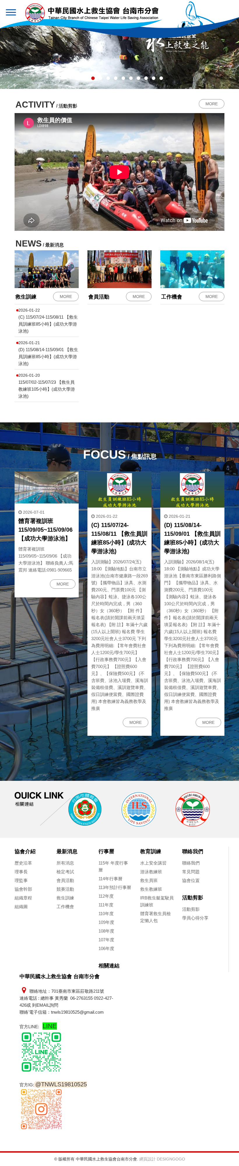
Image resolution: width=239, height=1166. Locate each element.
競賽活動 (65, 889)
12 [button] (161, 78)
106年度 (106, 948)
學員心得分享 (195, 917)
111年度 (106, 904)
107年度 (106, 939)
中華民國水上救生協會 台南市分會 (92, 13)
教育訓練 (150, 851)
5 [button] (108, 78)
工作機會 (65, 906)
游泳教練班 (151, 871)
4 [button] (100, 78)
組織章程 (23, 897)
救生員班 (149, 880)
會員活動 (65, 880)
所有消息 (65, 862)
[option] (68, 809)
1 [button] (78, 78)
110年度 (106, 913)
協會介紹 (25, 851)
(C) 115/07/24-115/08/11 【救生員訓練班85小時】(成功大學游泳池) (48, 324)
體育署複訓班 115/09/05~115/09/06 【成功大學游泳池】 (45, 530)
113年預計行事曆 (115, 887)
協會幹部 (23, 889)
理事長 (21, 871)
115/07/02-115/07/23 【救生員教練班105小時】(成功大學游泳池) (46, 389)
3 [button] (93, 78)
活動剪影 (192, 898)
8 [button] (131, 78)
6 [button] (115, 78)
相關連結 (109, 966)
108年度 (106, 930)
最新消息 (67, 851)
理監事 (21, 880)
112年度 (106, 896)
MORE (211, 103)
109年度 (106, 922)
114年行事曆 (110, 878)
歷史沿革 (23, 862)
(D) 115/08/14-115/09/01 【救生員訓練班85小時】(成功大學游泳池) (48, 356)
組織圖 (21, 906)
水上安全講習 (153, 862)
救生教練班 (151, 889)
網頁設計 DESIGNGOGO (162, 1159)
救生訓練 (65, 897)
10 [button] (146, 78)
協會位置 (191, 880)
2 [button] (85, 78)
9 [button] (138, 78)
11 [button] (153, 78)
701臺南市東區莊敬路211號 (77, 991)
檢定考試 (65, 871)
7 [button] (123, 78)
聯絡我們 (192, 851)
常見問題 (191, 871)
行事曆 (106, 851)
